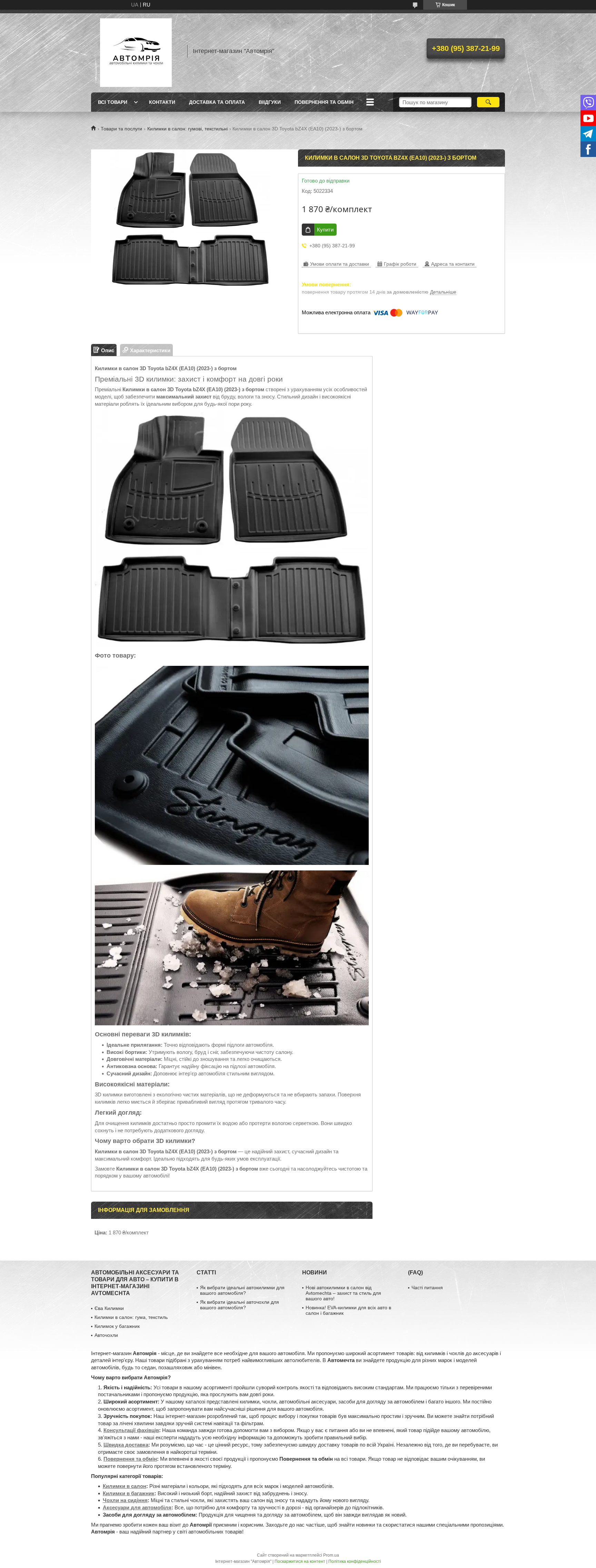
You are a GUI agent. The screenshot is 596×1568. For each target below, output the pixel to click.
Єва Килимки (109, 1308)
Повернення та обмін (324, 102)
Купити (325, 230)
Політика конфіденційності (354, 1561)
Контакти (162, 102)
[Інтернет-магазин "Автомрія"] (136, 51)
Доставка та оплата (217, 102)
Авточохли (106, 1335)
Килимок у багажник (117, 1326)
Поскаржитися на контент (300, 1561)
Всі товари (112, 102)
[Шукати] (488, 102)
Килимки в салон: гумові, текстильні (187, 128)
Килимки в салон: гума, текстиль (131, 1317)
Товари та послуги (121, 128)
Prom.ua (331, 1555)
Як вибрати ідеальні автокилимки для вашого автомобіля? (242, 1290)
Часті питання (427, 1287)
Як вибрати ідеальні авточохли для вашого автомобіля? (239, 1304)
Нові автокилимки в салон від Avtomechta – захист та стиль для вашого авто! (343, 1293)
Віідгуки (270, 102)
